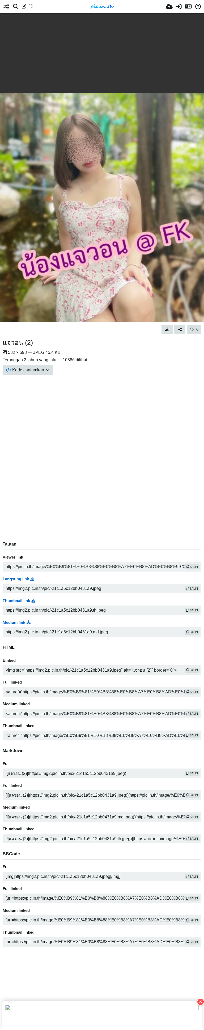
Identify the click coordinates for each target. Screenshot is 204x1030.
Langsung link (16, 579)
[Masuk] (178, 6)
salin (193, 566)
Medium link (14, 622)
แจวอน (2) (18, 342)
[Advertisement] (102, 53)
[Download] (167, 329)
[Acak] (6, 6)
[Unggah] (169, 6)
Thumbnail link (16, 601)
